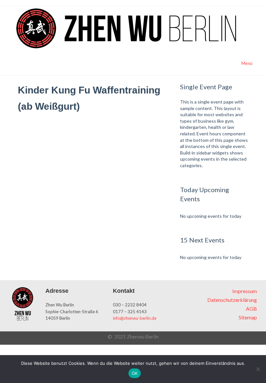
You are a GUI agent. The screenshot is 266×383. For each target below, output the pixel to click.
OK (135, 373)
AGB (251, 308)
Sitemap (248, 317)
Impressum (244, 291)
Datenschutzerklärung (232, 300)
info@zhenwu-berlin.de (134, 318)
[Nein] (258, 369)
